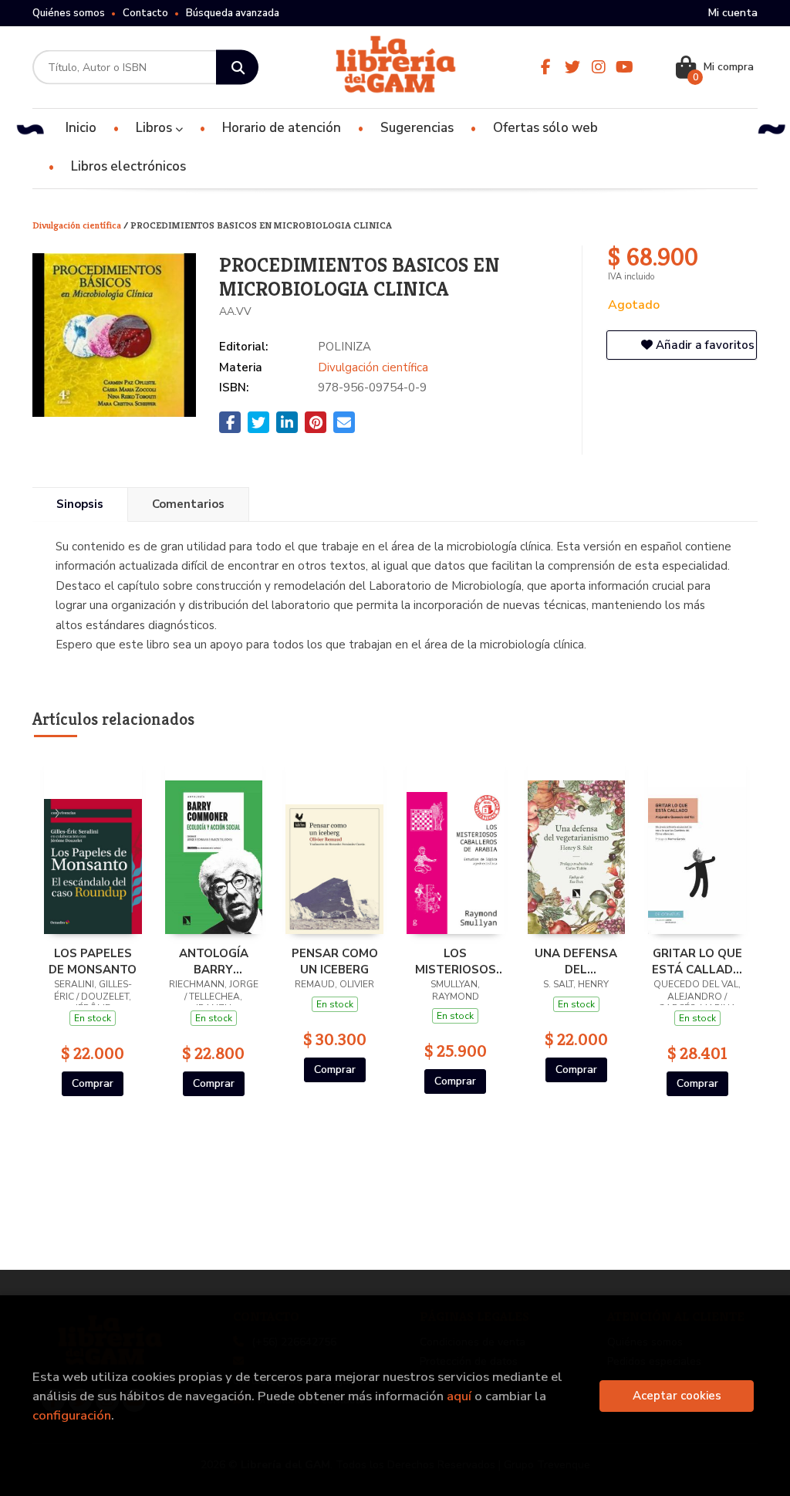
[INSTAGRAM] (598, 67)
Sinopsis (79, 504)
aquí (459, 1396)
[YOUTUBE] (624, 67)
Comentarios (188, 504)
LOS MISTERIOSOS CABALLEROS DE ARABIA (455, 961)
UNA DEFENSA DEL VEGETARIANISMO (577, 961)
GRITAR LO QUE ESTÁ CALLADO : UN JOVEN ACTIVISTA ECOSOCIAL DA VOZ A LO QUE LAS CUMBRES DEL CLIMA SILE (697, 961)
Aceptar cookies (677, 1395)
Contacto (145, 13)
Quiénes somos (68, 13)
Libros (155, 128)
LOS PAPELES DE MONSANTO (93, 961)
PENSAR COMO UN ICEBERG (335, 961)
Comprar (92, 1083)
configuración (71, 1415)
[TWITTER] (572, 67)
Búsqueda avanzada (232, 13)
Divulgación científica (77, 225)
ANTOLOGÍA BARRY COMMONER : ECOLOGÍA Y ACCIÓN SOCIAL (213, 961)
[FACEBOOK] (546, 67)
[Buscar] (237, 67)
